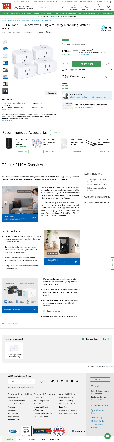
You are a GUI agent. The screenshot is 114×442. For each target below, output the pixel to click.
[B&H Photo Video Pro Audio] (7, 6)
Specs (20, 439)
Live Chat (105, 1)
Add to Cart (87, 63)
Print (50, 32)
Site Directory (13, 413)
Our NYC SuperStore (41, 401)
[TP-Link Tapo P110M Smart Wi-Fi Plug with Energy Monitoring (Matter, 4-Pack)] (34, 62)
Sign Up (43, 381)
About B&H (38, 398)
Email (12, 381)
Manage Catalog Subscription (19, 404)
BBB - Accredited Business (13, 431)
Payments (11, 407)
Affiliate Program (40, 410)
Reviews (32, 439)
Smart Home (25, 20)
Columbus (54, 16)
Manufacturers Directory (43, 413)
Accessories (55, 439)
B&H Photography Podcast (69, 413)
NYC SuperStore (87, 1)
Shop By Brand (13, 416)
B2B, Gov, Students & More (21, 1)
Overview (9, 439)
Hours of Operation (41, 404)
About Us (95, 1)
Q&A (43, 439)
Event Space (63, 407)
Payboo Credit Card (41, 407)
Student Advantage (66, 401)
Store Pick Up (96, 418)
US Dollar (102, 379)
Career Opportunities (41, 416)
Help (100, 1)
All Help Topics (13, 419)
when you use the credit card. (93, 52)
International (12, 410)
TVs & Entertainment (13, 20)
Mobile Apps (80, 431)
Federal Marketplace (66, 398)
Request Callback (101, 405)
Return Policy (13, 398)
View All (56, 132)
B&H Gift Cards (97, 421)
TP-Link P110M (46, 20)
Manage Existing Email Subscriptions (21, 387)
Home (4, 20)
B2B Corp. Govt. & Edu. (67, 404)
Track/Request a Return (16, 401)
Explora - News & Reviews (68, 410)
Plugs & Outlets (35, 20)
